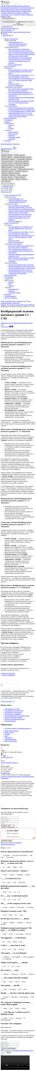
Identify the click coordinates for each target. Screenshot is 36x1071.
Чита (8, 16)
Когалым (4, 9)
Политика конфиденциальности (11, 776)
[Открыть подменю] (19, 195)
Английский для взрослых (13, 712)
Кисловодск (30, 8)
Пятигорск (11, 13)
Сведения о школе (14, 137)
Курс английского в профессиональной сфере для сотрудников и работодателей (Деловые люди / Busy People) (21, 54)
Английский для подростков (14, 710)
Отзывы (11, 128)
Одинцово (4, 13)
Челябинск (29, 14)
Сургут (11, 14)
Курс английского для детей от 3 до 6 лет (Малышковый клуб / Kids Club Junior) (20, 71)
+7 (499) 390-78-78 (7, 26)
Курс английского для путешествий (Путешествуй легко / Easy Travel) (20, 58)
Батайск (14, 6)
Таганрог (17, 14)
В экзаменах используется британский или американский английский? (16, 651)
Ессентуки (22, 8)
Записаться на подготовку (9, 323)
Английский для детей (12, 709)
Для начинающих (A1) (15, 42)
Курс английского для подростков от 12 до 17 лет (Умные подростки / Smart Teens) (21, 80)
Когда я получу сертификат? (11, 656)
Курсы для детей (10, 66)
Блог (10, 127)
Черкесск (4, 16)
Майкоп (3, 11)
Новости (11, 125)
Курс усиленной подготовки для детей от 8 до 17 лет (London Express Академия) (21, 102)
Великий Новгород (24, 6)
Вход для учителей (11, 298)
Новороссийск (27, 11)
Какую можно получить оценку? (13, 654)
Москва (8, 11)
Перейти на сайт (6, 192)
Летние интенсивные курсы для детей (21, 108)
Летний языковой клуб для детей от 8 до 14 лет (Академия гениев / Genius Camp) (21, 110)
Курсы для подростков (15, 85)
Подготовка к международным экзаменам (20, 305)
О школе (7, 121)
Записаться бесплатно (8, 673)
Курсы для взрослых (11, 39)
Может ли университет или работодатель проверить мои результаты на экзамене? (15, 660)
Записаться (15, 144)
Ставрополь (5, 14)
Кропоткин (27, 9)
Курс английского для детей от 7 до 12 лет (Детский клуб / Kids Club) (21, 76)
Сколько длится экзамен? (10, 657)
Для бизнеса (9, 120)
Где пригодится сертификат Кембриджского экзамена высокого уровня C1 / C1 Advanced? (16, 648)
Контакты (8, 140)
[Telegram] (10, 327)
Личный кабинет (6, 144)
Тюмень (23, 14)
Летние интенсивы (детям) (13, 717)
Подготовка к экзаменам (13, 714)
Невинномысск (17, 11)
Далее (9, 1052)
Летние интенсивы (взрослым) (15, 719)
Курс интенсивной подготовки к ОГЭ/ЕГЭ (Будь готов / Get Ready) (21, 89)
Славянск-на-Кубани (22, 13)
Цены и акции (13, 134)
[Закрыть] (1, 805)
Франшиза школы (10, 739)
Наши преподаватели (12, 731)
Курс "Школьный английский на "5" (20, 92)
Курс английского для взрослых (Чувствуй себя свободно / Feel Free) (20, 50)
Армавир (4, 6)
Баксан (9, 6)
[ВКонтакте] (12, 327)
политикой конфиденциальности (22, 1050)
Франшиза (11, 139)
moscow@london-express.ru (9, 28)
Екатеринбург (14, 8)
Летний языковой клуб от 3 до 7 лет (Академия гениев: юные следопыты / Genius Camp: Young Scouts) (20, 114)
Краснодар (19, 9)
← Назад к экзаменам (8, 675)
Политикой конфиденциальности (11, 843)
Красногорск (11, 9)
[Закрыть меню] (15, 148)
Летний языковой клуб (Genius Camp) (17, 716)
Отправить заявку (7, 840)
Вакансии (11, 135)
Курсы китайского (11, 118)
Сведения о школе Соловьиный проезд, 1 (18, 728)
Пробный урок (5, 773)
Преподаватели (13, 132)
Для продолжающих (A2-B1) (17, 44)
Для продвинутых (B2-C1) (17, 45)
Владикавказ (5, 8)
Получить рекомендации (9, 1048)
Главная (3, 305)
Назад (3, 1052)
